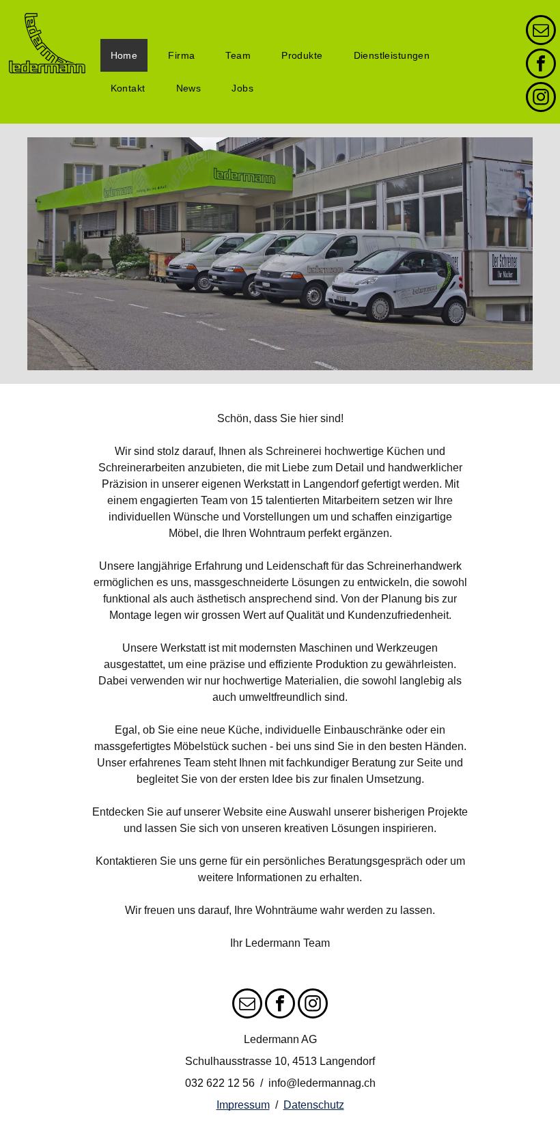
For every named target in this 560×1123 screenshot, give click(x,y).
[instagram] (541, 98)
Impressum (243, 1105)
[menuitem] (129, 55)
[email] (541, 31)
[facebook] (541, 65)
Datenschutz (313, 1105)
